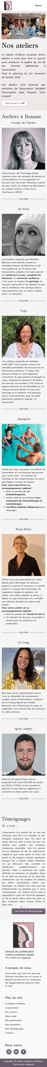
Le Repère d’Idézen (15, 1003)
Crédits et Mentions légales (19, 954)
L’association (11, 1007)
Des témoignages (14, 1028)
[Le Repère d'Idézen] (8, 5)
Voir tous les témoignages (28, 911)
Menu (38, 5)
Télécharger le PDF (14, 103)
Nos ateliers (11, 1012)
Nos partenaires (13, 1020)
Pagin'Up (26, 957)
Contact (9, 1033)
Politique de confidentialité (19, 951)
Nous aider (10, 1016)
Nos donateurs (12, 1024)
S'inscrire (15, 199)
